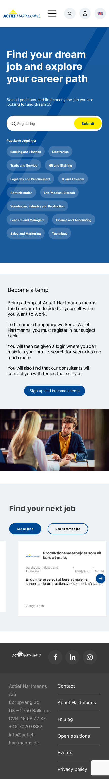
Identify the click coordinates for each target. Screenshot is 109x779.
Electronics (60, 152)
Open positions (74, 736)
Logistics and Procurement (30, 179)
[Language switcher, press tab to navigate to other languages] (100, 13)
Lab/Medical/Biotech (59, 193)
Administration (21, 193)
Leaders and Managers (27, 220)
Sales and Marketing (25, 233)
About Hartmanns (77, 702)
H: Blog (65, 719)
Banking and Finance (25, 152)
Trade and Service (23, 165)
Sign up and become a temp (55, 390)
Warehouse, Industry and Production (37, 206)
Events (65, 752)
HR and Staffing (60, 165)
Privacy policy (72, 769)
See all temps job (68, 529)
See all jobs (25, 529)
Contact (66, 686)
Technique (59, 233)
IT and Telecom (73, 179)
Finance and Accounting (74, 220)
